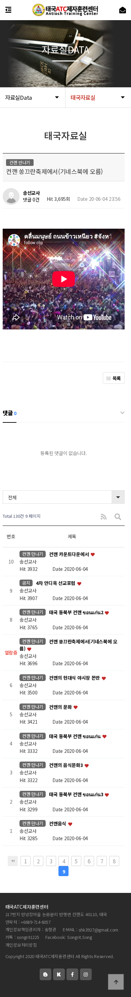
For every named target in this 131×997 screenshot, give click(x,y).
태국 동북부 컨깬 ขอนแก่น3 (76, 794)
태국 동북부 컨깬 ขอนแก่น (75, 736)
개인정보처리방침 (21, 945)
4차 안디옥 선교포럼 (56, 583)
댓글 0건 (31, 199)
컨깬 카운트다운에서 (69, 554)
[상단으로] (115, 981)
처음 (13, 861)
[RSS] (103, 516)
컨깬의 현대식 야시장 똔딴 (75, 677)
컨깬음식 (58, 823)
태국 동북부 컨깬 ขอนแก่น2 (76, 612)
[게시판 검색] (118, 516)
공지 (26, 583)
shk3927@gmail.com (98, 929)
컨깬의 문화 (61, 707)
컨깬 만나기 (32, 554)
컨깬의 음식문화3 (66, 765)
